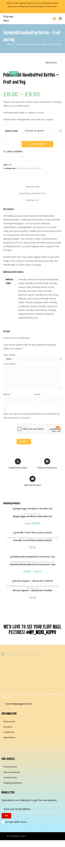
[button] (13, 151)
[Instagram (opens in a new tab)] (34, 9)
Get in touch (33, 3)
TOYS (38, 168)
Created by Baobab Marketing (43, 836)
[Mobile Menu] (59, 18)
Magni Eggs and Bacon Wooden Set (32, 516)
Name (7, 394)
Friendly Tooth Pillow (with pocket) (32, 540)
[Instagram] (14, 746)
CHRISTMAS (11, 538)
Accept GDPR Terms (16, 821)
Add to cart (37, 144)
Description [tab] (32, 186)
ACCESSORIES (12, 586)
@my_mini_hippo (41, 632)
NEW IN (31, 538)
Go (6, 815)
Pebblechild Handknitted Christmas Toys (32, 564)
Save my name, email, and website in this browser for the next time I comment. (31, 415)
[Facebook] (5, 746)
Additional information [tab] (32, 193)
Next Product (51, 62)
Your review (10, 363)
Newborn (30, 586)
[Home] (4, 44)
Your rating (10, 355)
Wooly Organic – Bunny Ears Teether (32, 590)
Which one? (11, 131)
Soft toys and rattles (26, 168)
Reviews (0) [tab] (32, 200)
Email (37, 394)
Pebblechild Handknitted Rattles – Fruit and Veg (39, 44)
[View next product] (60, 63)
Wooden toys (35, 514)
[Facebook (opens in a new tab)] (30, 9)
